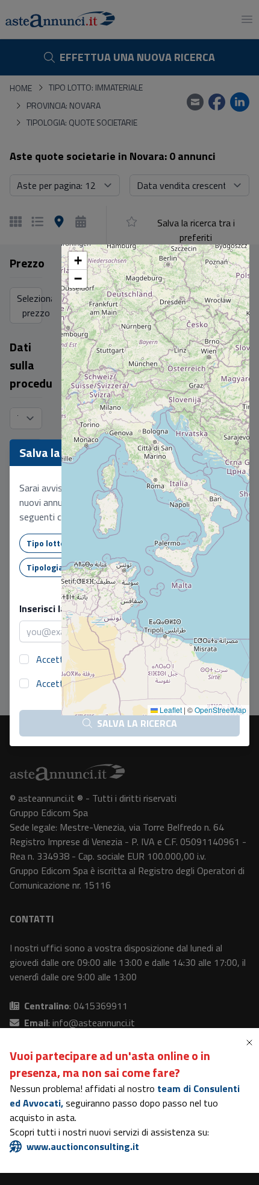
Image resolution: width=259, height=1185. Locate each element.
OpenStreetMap (220, 709)
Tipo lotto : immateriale (73, 543)
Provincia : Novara (176, 543)
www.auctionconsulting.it (83, 1146)
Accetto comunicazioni (82, 683)
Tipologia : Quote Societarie (81, 567)
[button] (78, 261)
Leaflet (170, 709)
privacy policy (107, 659)
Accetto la (85, 659)
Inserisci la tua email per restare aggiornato (116, 608)
